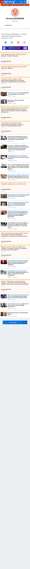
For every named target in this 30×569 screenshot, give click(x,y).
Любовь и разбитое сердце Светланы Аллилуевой (18, 204)
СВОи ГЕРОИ (3, 4)
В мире (9, 218)
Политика (9, 160)
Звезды (9, 141)
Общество (9, 103)
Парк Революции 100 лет (18, 4)
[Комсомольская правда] (8, 2)
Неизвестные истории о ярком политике (18, 157)
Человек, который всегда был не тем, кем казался (18, 195)
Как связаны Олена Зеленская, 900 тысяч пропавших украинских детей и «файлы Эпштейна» (18, 213)
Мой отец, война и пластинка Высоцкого (16, 101)
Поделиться (9, 25)
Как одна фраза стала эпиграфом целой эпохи (18, 93)
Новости (10, 4)
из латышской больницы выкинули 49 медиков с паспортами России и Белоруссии (18, 273)
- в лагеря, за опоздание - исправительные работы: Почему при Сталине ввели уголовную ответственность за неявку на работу (18, 147)
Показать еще (12, 322)
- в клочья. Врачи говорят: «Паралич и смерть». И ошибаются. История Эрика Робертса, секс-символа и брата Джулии (18, 167)
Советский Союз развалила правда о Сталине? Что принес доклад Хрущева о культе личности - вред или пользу (18, 225)
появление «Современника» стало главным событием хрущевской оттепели (18, 176)
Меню (1, 1)
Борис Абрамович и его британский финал (18, 313)
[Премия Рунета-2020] (13, 1)
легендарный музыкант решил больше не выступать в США (18, 296)
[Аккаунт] (28, 1)
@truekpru (9, 38)
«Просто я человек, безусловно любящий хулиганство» (18, 305)
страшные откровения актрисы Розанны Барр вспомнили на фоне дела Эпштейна (18, 262)
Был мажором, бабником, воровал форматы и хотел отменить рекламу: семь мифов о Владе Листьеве (18, 138)
